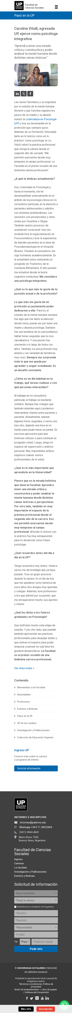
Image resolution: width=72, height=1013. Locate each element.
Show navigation (56, 7)
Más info (26, 1009)
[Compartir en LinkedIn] (17, 95)
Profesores (23, 701)
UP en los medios (27, 723)
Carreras (19, 863)
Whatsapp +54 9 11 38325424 (35, 827)
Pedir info (36, 949)
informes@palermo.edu (33, 822)
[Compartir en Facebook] (30, 95)
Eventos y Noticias (27, 708)
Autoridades (24, 694)
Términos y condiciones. (31, 984)
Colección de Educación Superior (35, 737)
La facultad (20, 867)
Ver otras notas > (24, 668)
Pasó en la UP (24, 15)
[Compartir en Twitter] (24, 95)
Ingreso (18, 859)
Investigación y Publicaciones (33, 730)
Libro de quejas (49, 989)
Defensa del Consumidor (37, 992)
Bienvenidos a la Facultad (31, 687)
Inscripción (45, 1009)
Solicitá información (28, 768)
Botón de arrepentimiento (27, 989)
